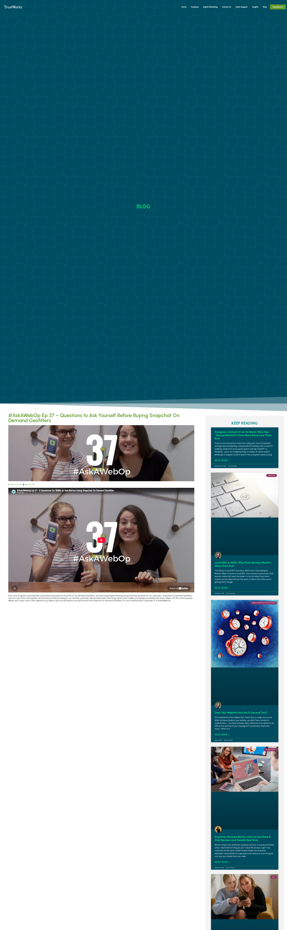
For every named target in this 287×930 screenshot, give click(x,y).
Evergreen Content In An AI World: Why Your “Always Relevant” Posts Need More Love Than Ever (243, 435)
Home (184, 7)
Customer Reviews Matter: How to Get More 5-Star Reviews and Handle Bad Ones (243, 838)
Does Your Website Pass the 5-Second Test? (241, 712)
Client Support (242, 7)
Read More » (222, 460)
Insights (255, 7)
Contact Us (226, 7)
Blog (265, 7)
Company (195, 7)
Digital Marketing (210, 7)
